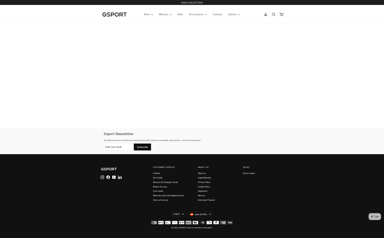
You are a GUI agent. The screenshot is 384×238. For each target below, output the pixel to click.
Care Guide (158, 191)
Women (164, 14)
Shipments (202, 191)
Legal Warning (204, 177)
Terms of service (160, 200)
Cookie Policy (204, 186)
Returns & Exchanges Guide (165, 182)
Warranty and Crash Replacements (168, 195)
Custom (217, 14)
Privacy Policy (204, 182)
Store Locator (249, 173)
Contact (156, 173)
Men (147, 14)
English (176, 214)
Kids (180, 14)
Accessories (196, 14)
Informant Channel (206, 200)
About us (202, 173)
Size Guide (158, 177)
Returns (201, 195)
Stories (233, 14)
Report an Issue (160, 186)
